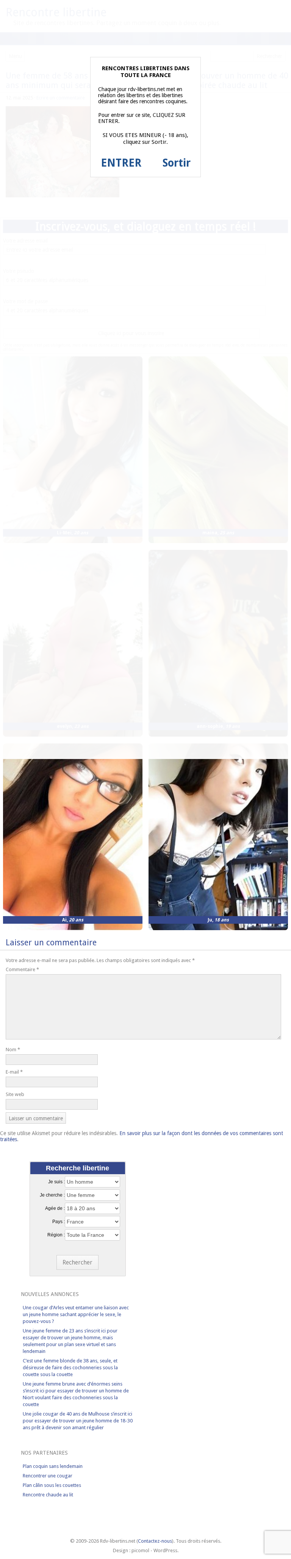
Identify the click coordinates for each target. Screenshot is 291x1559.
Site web (15, 1094)
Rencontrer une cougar (47, 1476)
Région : (56, 1235)
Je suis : (56, 1181)
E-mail (14, 1072)
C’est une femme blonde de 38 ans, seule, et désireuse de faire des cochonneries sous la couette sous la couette (70, 1367)
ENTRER (121, 163)
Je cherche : (52, 1195)
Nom (13, 1049)
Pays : (58, 1221)
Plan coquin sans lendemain (53, 1466)
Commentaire (22, 969)
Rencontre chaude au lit (48, 1495)
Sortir (177, 163)
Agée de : (55, 1208)
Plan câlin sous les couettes (52, 1485)
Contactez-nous (155, 1541)
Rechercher (77, 1262)
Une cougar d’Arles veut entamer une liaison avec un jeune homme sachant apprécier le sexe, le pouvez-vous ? (76, 1314)
